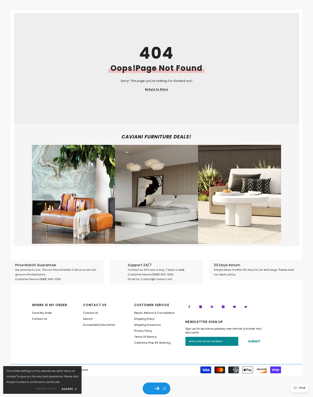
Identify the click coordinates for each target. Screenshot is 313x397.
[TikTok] (223, 307)
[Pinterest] (212, 307)
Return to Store (156, 89)
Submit (254, 341)
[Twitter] (246, 307)
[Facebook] (189, 307)
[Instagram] (201, 307)
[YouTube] (234, 307)
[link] (73, 194)
